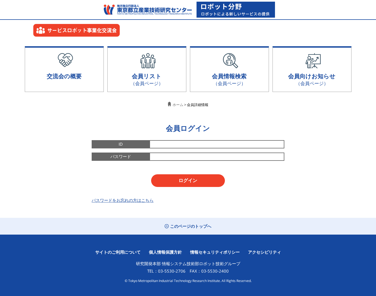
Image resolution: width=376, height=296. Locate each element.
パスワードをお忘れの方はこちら (123, 200)
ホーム (178, 104)
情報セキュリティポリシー (215, 252)
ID (121, 144)
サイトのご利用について (118, 252)
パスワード (120, 156)
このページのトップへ (190, 226)
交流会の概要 (64, 76)
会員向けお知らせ (312, 79)
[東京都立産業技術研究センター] (146, 9)
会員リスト (146, 79)
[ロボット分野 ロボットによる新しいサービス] (236, 9)
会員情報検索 (229, 79)
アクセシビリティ (264, 252)
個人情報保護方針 (165, 252)
